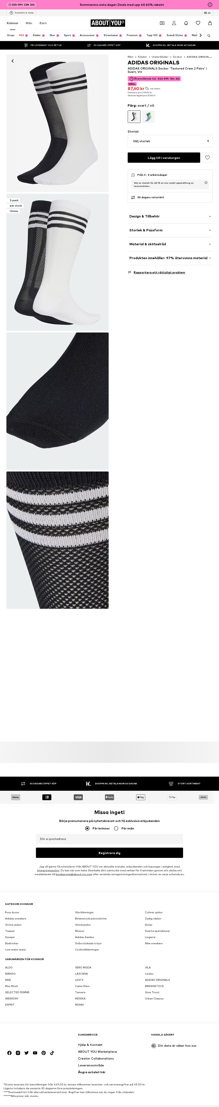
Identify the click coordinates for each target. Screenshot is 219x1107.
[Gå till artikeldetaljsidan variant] (134, 116)
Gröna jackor (13, 924)
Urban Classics (154, 998)
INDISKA (80, 998)
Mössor (79, 931)
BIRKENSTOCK (154, 986)
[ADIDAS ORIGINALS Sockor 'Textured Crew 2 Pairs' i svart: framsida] (57, 123)
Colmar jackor (154, 912)
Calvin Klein (82, 986)
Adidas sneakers (15, 918)
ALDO (9, 967)
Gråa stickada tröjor (88, 943)
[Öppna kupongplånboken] (162, 23)
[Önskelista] (198, 23)
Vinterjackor (83, 924)
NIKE (8, 979)
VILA (148, 967)
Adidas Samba (84, 937)
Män (29, 23)
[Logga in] (174, 23)
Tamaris (80, 992)
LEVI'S (79, 979)
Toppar (10, 931)
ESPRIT (10, 1004)
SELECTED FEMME (17, 992)
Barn (43, 23)
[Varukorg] (210, 23)
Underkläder (160, 56)
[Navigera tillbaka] (12, 61)
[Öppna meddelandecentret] (186, 23)
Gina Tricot (152, 992)
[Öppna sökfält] (207, 36)
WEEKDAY (11, 998)
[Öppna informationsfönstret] (210, 4)
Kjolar (148, 924)
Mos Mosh (11, 986)
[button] (170, 141)
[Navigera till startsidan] (28, 1037)
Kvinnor (12, 23)
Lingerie (150, 937)
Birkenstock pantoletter (91, 918)
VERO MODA (83, 967)
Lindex (149, 973)
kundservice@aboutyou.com (74, 874)
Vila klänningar (84, 912)
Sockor (177, 56)
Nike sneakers (154, 943)
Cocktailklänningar (87, 949)
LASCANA (81, 973)
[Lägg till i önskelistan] (207, 157)
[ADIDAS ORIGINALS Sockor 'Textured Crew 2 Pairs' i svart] (57, 401)
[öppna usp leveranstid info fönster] (206, 182)
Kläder (142, 56)
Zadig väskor (153, 918)
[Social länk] (9, 1052)
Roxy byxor (12, 912)
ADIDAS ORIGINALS (157, 979)
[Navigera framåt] (200, 35)
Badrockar (11, 943)
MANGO (10, 973)
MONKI (79, 1004)
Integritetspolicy (48, 870)
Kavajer (10, 937)
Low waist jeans (15, 949)
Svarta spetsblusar (157, 931)
